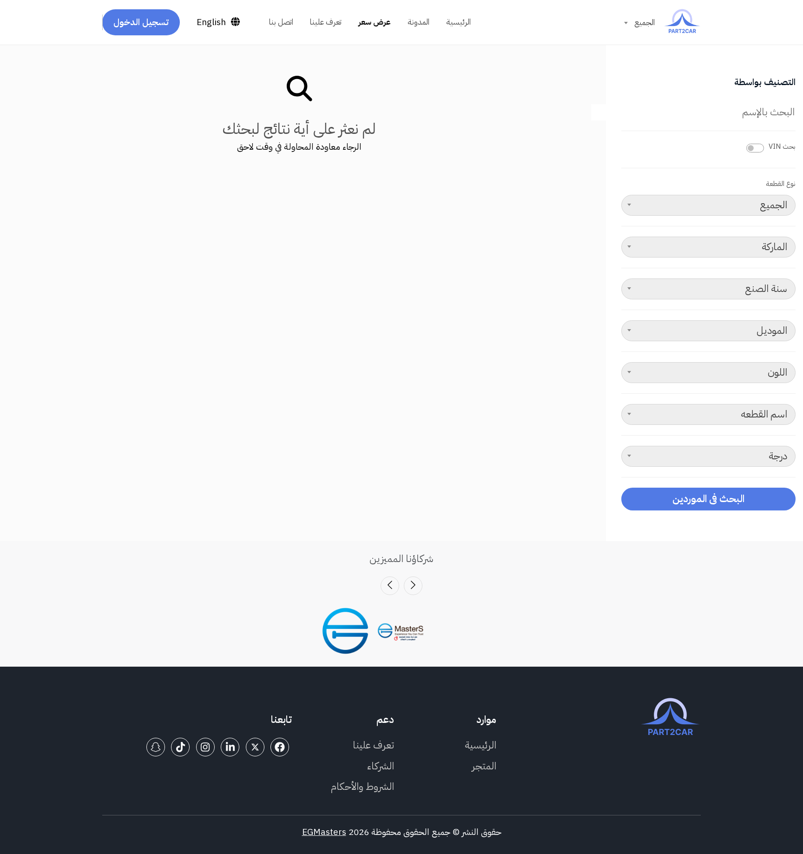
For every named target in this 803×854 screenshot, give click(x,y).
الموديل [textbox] (772, 330)
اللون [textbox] (777, 372)
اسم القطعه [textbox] (764, 414)
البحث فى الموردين (708, 498)
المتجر (484, 766)
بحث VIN (782, 146)
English (211, 22)
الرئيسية (458, 22)
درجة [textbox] (778, 456)
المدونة (418, 22)
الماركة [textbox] (774, 246)
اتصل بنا (281, 22)
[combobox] (639, 22)
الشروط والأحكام (362, 786)
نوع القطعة (781, 184)
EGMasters (324, 832)
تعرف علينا (326, 22)
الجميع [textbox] (644, 22)
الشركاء (380, 766)
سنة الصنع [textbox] (766, 288)
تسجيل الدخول (141, 22)
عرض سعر (374, 22)
